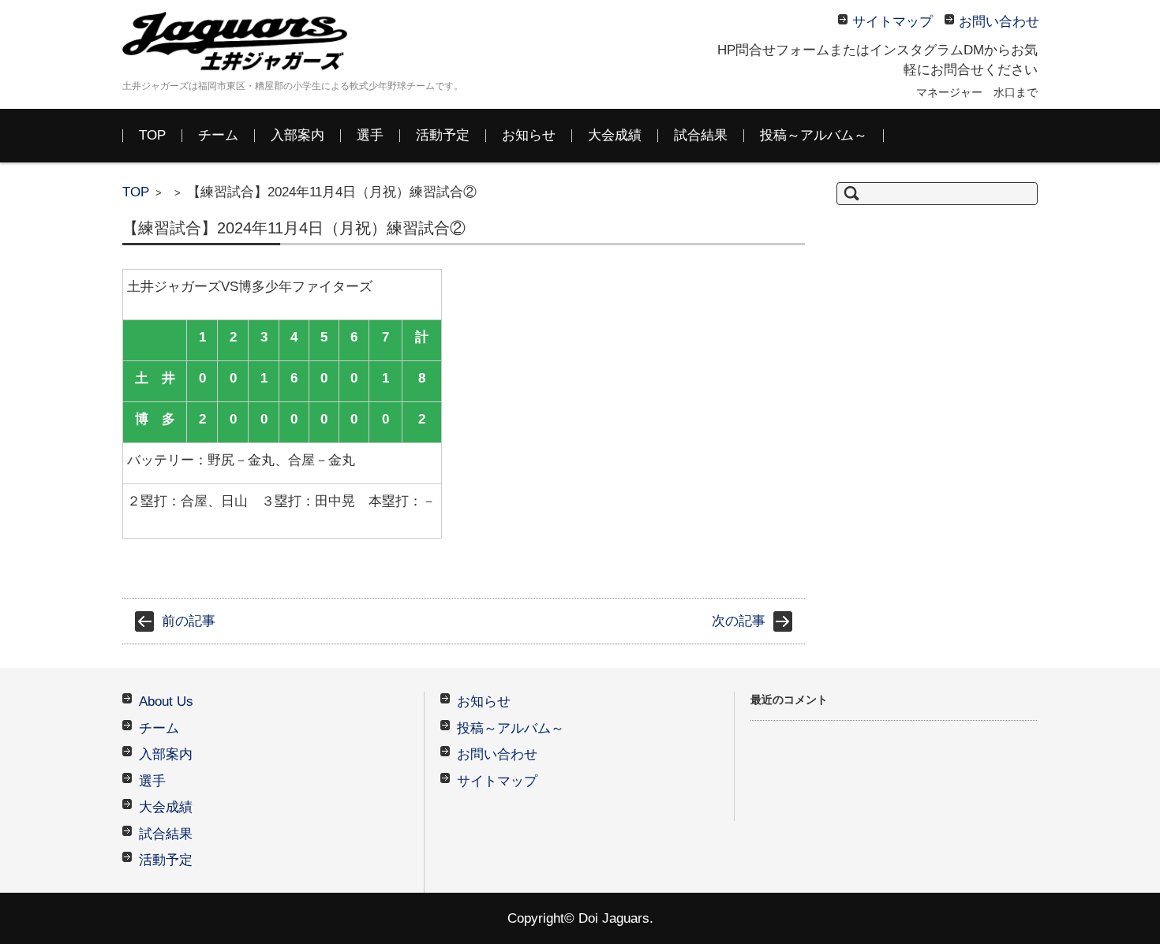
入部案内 (297, 135)
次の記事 (738, 621)
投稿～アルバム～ (813, 135)
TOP (152, 135)
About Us (166, 701)
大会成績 (615, 135)
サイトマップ (497, 781)
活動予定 (443, 135)
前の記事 (188, 621)
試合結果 (701, 135)
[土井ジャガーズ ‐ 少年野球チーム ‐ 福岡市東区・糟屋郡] (240, 41)
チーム (218, 135)
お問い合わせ (497, 754)
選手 (370, 135)
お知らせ (529, 135)
